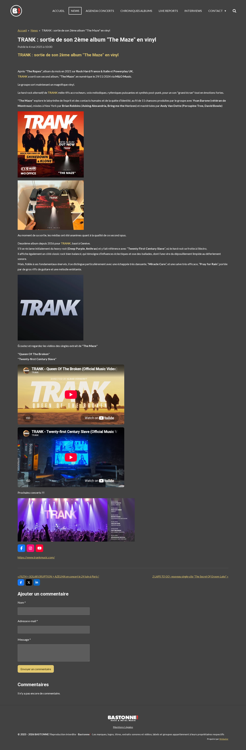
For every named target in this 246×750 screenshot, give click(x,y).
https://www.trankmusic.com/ (36, 557)
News (34, 30)
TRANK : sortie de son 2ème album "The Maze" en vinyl (76, 30)
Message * (24, 639)
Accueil (22, 30)
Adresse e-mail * (28, 621)
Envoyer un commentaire (36, 669)
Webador (223, 739)
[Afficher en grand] (51, 144)
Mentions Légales (123, 727)
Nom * (22, 602)
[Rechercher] (234, 11)
